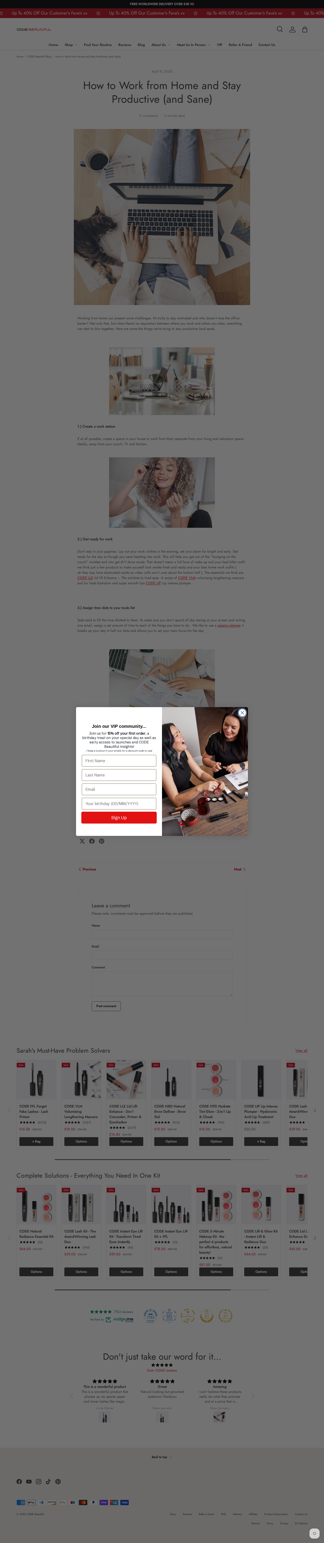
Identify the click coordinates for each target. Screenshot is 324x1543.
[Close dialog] (242, 713)
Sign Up (119, 817)
